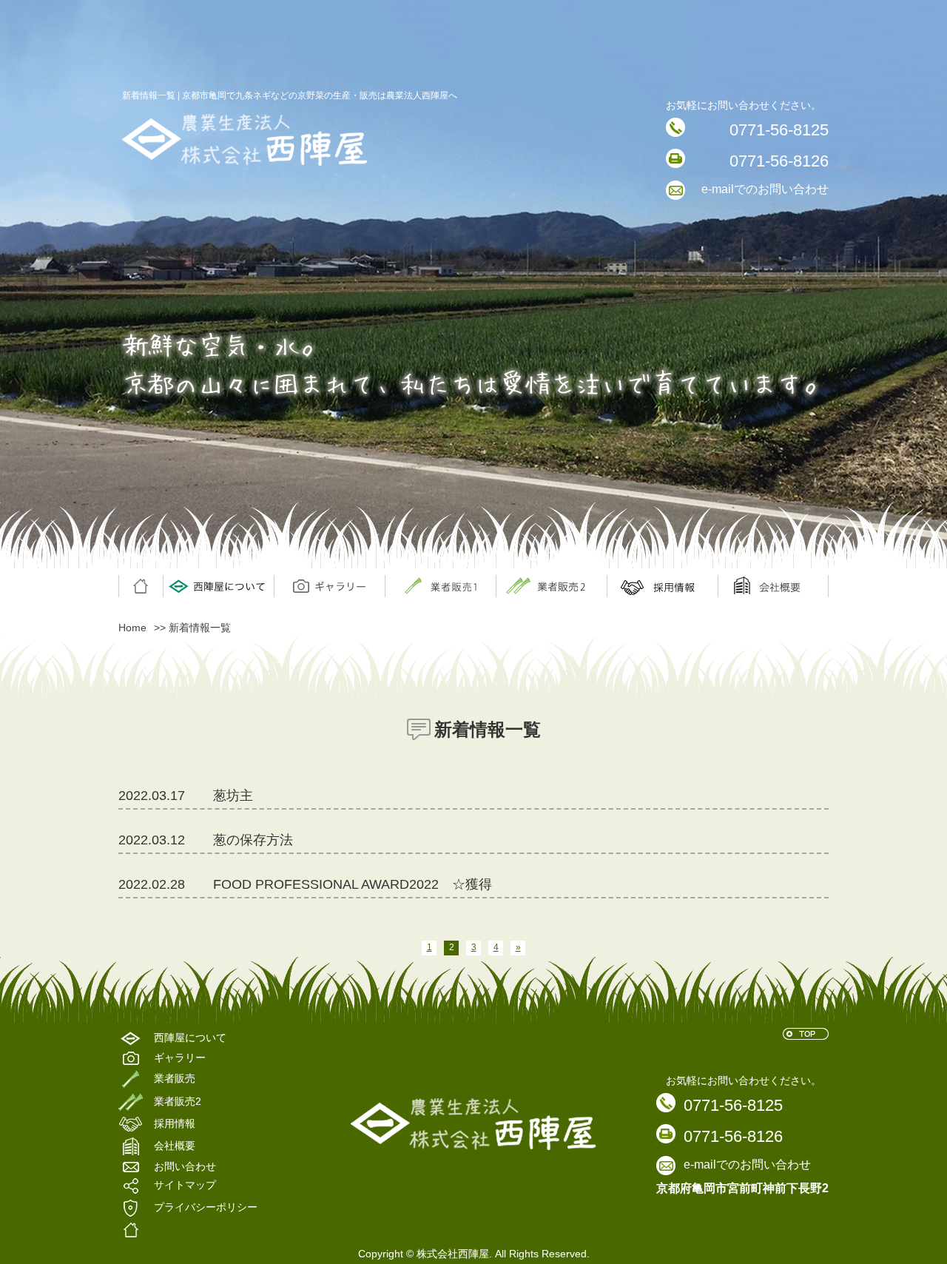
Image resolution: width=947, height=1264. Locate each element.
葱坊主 (233, 795)
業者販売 (551, 586)
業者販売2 (177, 1101)
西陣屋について (218, 586)
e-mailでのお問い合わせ (765, 189)
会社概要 (773, 586)
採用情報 (662, 586)
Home (132, 627)
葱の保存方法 (253, 840)
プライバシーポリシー (205, 1208)
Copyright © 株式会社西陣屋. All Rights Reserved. (474, 1254)
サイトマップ (185, 1185)
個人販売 (440, 586)
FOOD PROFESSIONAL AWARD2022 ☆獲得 (352, 884)
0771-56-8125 (779, 130)
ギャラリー (329, 586)
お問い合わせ (185, 1166)
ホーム (140, 586)
